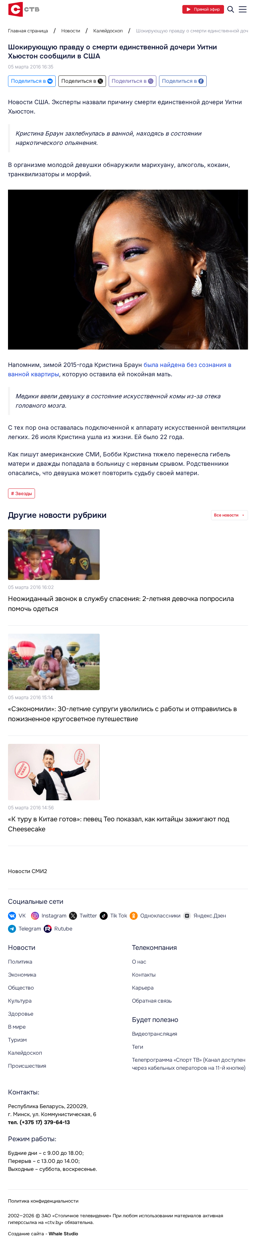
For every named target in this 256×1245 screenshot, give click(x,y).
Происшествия (27, 1065)
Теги (137, 1046)
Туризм (17, 1039)
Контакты (144, 974)
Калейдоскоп (108, 31)
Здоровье (20, 1013)
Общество (21, 987)
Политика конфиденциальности (43, 1201)
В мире (17, 1026)
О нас (139, 961)
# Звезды (21, 493)
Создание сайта (26, 1234)
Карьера (143, 987)
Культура (20, 1000)
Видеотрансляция (154, 1033)
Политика (20, 961)
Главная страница (28, 31)
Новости (70, 31)
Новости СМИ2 (27, 871)
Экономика (22, 974)
